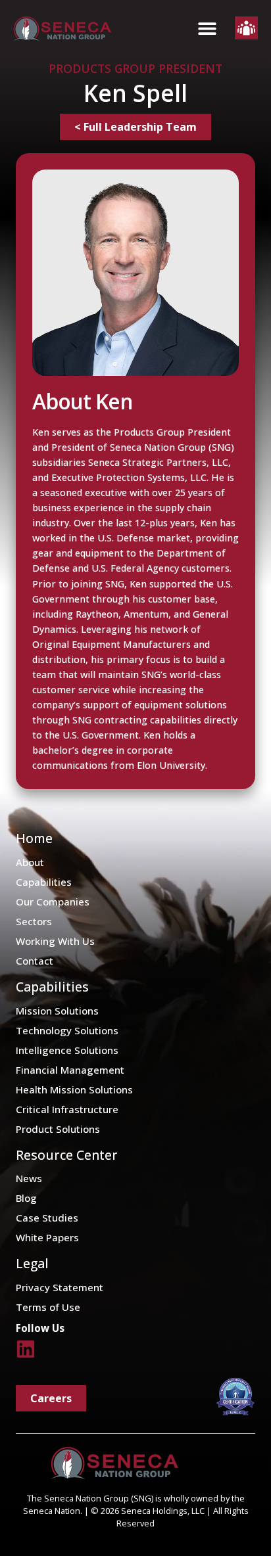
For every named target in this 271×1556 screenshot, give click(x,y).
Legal (32, 1263)
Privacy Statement (59, 1287)
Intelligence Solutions (67, 1050)
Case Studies (47, 1217)
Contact (34, 960)
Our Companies (52, 901)
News (29, 1178)
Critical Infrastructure (67, 1109)
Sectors (34, 921)
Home (34, 838)
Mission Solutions (57, 1010)
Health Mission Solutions (74, 1089)
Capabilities (44, 881)
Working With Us (55, 941)
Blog (26, 1197)
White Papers (47, 1237)
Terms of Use (48, 1307)
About (30, 862)
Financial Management (70, 1069)
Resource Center (67, 1155)
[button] (207, 28)
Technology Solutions (67, 1030)
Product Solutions (58, 1128)
